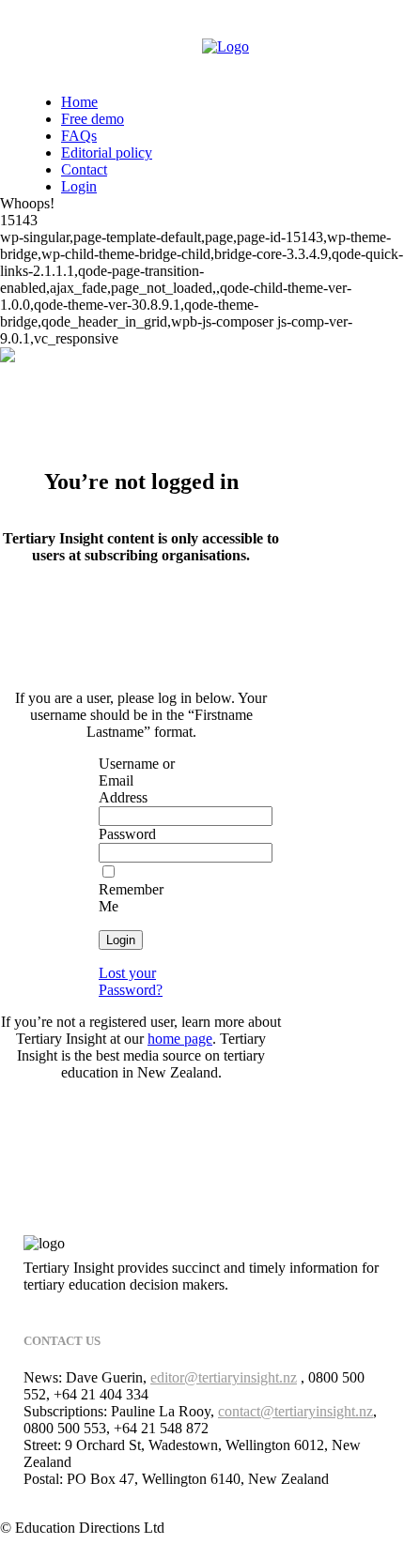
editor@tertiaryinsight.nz (223, 1377)
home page (180, 1039)
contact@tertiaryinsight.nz (295, 1411)
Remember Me (131, 897)
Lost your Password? (131, 981)
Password (127, 834)
